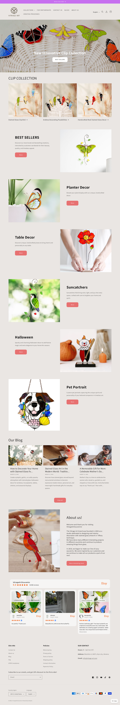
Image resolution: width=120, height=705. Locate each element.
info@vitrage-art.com (90, 658)
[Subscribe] (40, 677)
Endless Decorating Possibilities (55, 120)
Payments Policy (48, 666)
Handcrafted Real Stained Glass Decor (92, 120)
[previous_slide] (10, 612)
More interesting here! (76, 563)
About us (11, 653)
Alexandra (54, 615)
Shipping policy (47, 660)
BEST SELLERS (60, 59)
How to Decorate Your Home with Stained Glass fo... (24, 470)
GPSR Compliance (13, 663)
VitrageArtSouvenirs (17, 700)
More (21, 155)
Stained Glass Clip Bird (17, 120)
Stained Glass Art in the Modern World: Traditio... (57, 470)
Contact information (49, 663)
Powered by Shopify (27, 700)
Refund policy (47, 650)
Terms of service (48, 656)
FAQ (9, 660)
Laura (87, 615)
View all (60, 500)
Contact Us (11, 650)
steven (19, 615)
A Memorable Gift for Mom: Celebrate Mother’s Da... (93, 470)
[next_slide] (110, 612)
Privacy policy (47, 653)
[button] (29, 10)
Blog (9, 656)
